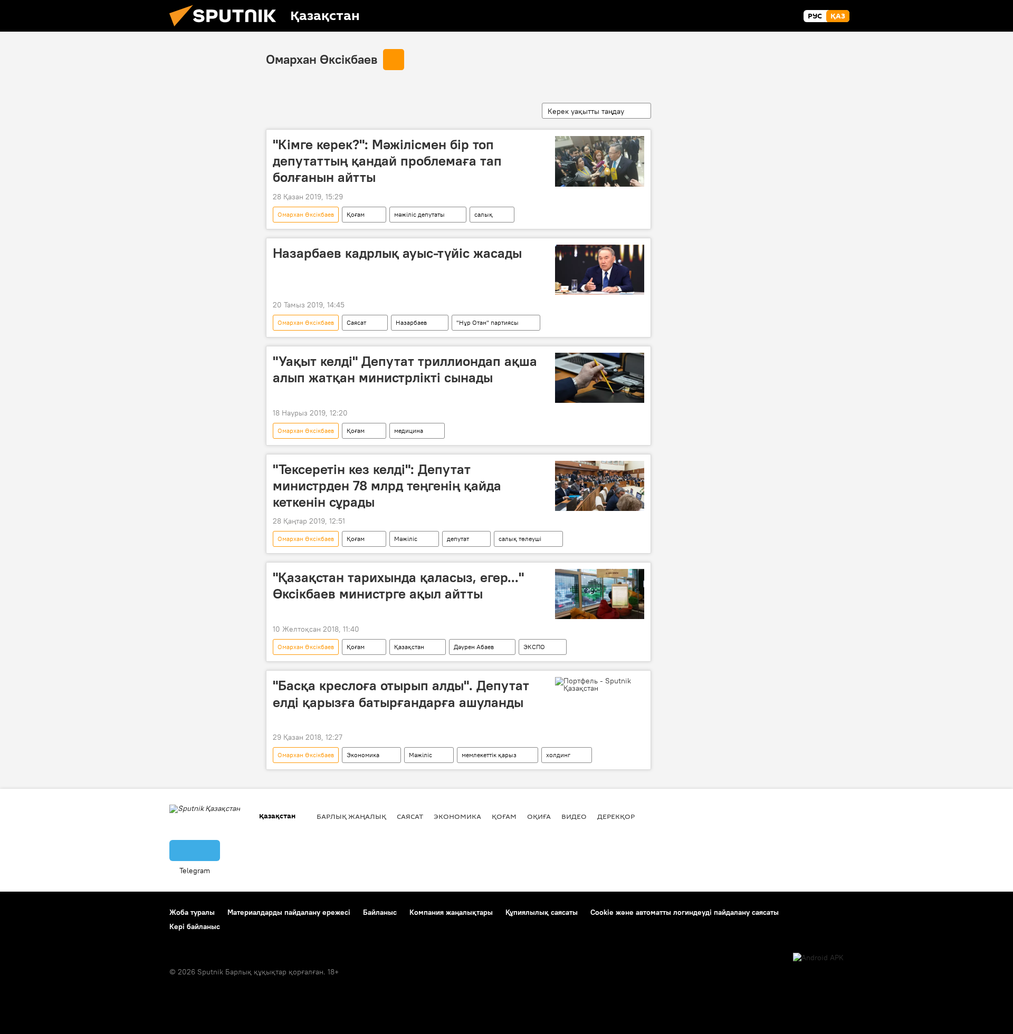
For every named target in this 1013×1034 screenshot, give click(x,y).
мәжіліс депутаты (419, 214)
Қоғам (356, 214)
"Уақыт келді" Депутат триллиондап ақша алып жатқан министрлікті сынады (405, 369)
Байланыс (380, 912)
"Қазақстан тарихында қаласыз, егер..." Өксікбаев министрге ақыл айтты (398, 585)
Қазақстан (409, 647)
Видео (574, 816)
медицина (408, 430)
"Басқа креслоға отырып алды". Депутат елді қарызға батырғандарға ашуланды (401, 693)
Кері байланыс (194, 926)
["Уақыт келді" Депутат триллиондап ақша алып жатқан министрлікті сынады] (599, 378)
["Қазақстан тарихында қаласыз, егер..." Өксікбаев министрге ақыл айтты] (599, 594)
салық (483, 214)
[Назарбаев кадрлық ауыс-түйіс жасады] (599, 270)
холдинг (558, 755)
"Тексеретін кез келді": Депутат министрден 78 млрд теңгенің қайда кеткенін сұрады (387, 485)
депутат (458, 539)
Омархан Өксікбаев (321, 59)
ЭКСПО (534, 647)
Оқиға (539, 816)
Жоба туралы (192, 912)
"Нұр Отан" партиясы (487, 322)
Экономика (363, 755)
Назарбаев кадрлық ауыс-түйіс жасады (397, 253)
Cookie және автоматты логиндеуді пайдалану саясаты (684, 912)
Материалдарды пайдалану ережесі (288, 912)
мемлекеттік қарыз (489, 755)
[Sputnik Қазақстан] (227, 29)
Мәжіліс (405, 539)
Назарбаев (411, 322)
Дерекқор (616, 816)
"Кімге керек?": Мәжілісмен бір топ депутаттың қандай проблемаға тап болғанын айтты (387, 161)
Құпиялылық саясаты (541, 912)
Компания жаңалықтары (451, 912)
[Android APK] (818, 958)
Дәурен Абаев (474, 647)
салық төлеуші (520, 539)
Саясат (356, 322)
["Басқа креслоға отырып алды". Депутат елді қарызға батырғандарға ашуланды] (599, 684)
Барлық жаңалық (351, 816)
